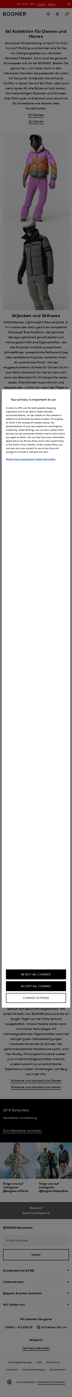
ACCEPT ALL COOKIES (36, 986)
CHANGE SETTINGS (36, 998)
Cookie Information (45, 459)
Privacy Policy (13, 459)
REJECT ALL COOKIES (36, 974)
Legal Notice (27, 459)
